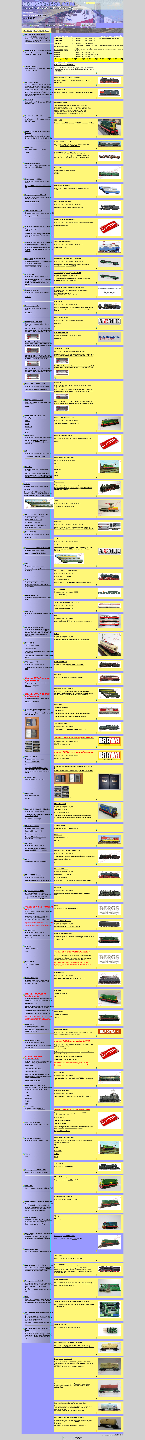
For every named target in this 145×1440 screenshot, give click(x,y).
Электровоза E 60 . (31, 1045)
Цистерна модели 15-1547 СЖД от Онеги (39, 1265)
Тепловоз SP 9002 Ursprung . (84, 92)
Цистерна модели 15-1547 (34, 1281)
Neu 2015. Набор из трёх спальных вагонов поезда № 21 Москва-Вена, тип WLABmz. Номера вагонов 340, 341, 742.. (38, 475)
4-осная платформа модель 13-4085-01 (38, 226)
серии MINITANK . (31, 537)
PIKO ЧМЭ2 (29, 100)
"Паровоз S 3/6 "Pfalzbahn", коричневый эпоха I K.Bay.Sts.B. (74, 856)
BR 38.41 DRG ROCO (32, 826)
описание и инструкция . (33, 265)
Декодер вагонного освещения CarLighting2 (69, 287)
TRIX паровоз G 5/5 (31, 662)
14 (92, 59)
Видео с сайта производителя (39, 1077)
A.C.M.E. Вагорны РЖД (32, 163)
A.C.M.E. (27, 484)
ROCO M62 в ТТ (30, 1024)
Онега (27, 1297)
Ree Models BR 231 (31, 595)
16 (98, 59)
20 (108, 59)
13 (90, 59)
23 (116, 59)
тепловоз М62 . (30, 1030)
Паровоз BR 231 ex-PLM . (75, 665)
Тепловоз (57, 43)
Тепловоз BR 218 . (31, 1071)
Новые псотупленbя (32, 306)
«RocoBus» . (48, 1220)
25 (121, 59)
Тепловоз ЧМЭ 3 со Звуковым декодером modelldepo (72, 713)
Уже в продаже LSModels (33, 322)
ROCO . (27, 406)
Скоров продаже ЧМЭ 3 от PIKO (35, 1170)
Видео (27, 284)
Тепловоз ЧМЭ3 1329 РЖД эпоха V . (37, 389)
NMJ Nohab (29, 611)
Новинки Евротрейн (31, 978)
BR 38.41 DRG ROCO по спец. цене (36, 514)
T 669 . (27, 430)
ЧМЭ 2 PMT (29, 1186)
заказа (37, 983)
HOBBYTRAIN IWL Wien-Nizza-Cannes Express (69, 153)
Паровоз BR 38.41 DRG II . (33, 520)
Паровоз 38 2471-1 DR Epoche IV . (38, 53)
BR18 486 (28, 843)
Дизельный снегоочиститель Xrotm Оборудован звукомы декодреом (37, 1075)
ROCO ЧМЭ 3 (29, 643)
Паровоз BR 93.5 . (31, 1066)
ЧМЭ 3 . (27, 421)
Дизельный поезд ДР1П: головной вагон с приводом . (72, 621)
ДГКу (27, 451)
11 (85, 59)
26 (88, 60)
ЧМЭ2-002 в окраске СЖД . (84, 123)
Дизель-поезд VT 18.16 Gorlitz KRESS (37, 548)
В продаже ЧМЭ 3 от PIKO (33, 1138)
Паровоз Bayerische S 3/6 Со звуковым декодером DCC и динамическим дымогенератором (38, 281)
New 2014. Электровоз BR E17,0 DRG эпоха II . (69, 978)
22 (113, 59)
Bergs (27, 859)
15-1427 (33, 1335)
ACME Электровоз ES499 (33, 211)
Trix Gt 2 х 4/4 (29, 1106)
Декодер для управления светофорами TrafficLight (71, 1301)
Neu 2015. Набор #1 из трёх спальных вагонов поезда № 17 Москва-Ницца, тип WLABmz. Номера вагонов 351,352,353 (38, 330)
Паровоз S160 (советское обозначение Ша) (68, 207)
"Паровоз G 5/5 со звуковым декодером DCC (69, 729)
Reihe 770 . (28, 427)
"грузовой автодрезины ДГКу (35, 456)
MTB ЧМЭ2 (28, 946)
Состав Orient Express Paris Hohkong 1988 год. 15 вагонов (73, 771)
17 (100, 59)
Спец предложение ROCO (34, 400)
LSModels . (28, 313)
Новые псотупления (32, 290)
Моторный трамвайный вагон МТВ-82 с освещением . (72, 640)
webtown (112, 1435)
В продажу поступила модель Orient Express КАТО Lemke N (37, 710)
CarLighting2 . (37, 263)
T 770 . (27, 424)
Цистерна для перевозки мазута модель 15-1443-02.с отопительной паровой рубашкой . (38, 1300)
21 (111, 59)
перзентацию (40, 1210)
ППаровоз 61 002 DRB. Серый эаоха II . (38, 880)
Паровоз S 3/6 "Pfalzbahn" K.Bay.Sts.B (38, 809)
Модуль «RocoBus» (32, 1217)
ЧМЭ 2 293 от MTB (31, 757)
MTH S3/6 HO (29, 274)
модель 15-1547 (35, 1286)
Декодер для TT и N (31, 1249)
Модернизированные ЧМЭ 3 (34, 891)
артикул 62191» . (44, 1205)
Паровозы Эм (29, 435)
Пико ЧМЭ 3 (29, 793)
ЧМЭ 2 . (27, 951)
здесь (42, 898)
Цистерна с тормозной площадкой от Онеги (68, 1417)
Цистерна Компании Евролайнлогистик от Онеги (70, 1403)
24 (118, 59)
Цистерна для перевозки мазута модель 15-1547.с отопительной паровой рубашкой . (38, 1269)
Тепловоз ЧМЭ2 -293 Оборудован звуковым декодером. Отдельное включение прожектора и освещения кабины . (37, 770)
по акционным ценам (32, 202)
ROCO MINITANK (30, 532)
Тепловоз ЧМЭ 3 (30, 648)
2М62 (27, 152)
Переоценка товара (31, 82)
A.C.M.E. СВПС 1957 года (33, 115)
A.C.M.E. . (38, 167)
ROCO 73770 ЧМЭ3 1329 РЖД (35, 384)
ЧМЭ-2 (27, 1154)
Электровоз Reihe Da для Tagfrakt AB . (38, 1013)
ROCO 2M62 (29, 147)
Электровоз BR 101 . (32, 1003)
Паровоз (57, 52)
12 (87, 59)
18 (103, 59)
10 (82, 59)
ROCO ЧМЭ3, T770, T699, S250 (35, 415)
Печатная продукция (61, 46)
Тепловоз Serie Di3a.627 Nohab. (43, 613)
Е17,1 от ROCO (30, 930)
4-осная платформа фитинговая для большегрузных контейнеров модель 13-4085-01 (39, 235)
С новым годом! (30, 777)
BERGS (44, 861)
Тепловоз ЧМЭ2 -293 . (32, 762)
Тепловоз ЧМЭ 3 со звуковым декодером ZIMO (70, 716)
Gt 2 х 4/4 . (41, 1109)
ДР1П (27, 564)
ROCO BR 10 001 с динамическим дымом (39, 1201)
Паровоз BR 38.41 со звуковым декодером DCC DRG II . (35, 526)
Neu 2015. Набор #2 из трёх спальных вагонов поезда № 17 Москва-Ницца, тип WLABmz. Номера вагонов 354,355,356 (38, 343)
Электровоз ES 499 (31, 216)
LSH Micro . (48, 1251)
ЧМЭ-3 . (27, 798)
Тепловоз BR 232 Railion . (33, 1068)
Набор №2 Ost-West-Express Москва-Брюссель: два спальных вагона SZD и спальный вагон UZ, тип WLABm (38, 493)
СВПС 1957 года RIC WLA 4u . (70, 146)
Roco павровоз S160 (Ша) (33, 179)
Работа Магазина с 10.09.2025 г (35, 35)
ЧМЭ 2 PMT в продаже (32, 1122)
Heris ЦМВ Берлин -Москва (34, 627)
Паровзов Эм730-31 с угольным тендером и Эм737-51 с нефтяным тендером (36, 442)
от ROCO (47, 1208)
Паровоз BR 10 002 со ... (33, 1081)
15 (95, 59)
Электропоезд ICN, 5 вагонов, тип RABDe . (39, 1011)
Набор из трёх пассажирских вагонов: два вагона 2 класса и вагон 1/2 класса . (39, 1007)
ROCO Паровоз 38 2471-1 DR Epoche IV (38, 50)
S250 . (27, 432)
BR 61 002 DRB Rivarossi (33, 875)
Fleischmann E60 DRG (32, 1040)
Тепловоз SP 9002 (31, 66)
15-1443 (33, 1319)
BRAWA (28, 686)
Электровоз (58, 38)
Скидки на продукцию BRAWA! (35, 195)
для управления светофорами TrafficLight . (38, 1237)
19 (105, 59)
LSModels (28, 467)
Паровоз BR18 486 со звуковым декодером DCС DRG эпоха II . (36, 849)
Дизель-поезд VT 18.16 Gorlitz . (35, 553)
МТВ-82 (27, 579)
